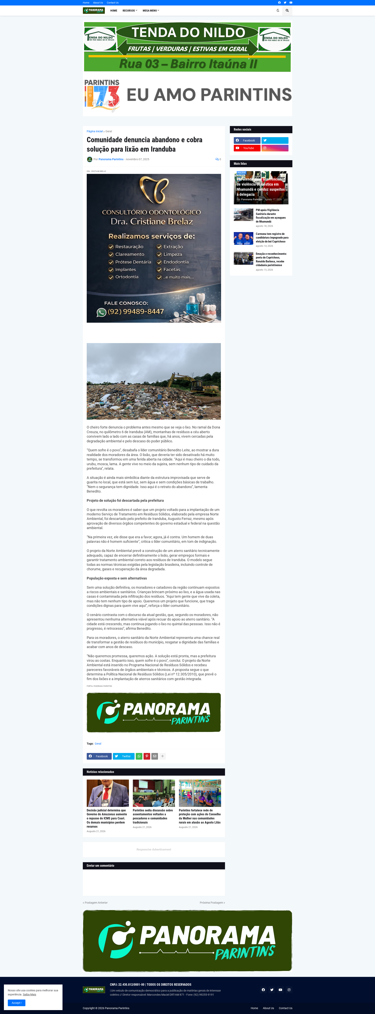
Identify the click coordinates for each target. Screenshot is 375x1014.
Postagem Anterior (96, 902)
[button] (278, 10)
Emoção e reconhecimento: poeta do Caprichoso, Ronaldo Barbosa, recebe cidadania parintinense (271, 259)
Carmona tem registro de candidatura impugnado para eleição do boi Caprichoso (272, 237)
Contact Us (113, 2)
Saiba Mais (29, 994)
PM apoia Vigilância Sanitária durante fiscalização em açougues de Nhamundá (271, 215)
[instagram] (275, 148)
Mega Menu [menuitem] (150, 10)
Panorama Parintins (117, 1008)
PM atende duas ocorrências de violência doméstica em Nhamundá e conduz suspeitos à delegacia (261, 187)
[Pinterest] (147, 756)
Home (86, 2)
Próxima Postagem (211, 902)
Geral (108, 131)
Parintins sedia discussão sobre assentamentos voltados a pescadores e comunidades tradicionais (153, 816)
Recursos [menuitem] (129, 10)
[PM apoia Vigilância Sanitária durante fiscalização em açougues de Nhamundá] (243, 214)
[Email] (154, 756)
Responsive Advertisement (154, 849)
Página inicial (95, 131)
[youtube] (290, 2)
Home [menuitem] (113, 10)
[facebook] (279, 2)
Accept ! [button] (16, 1002)
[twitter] (285, 2)
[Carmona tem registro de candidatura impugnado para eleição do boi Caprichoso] (243, 238)
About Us (98, 2)
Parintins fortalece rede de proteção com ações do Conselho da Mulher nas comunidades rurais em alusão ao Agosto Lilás (200, 816)
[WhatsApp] (139, 756)
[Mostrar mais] (162, 756)
